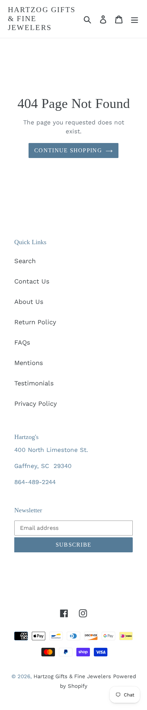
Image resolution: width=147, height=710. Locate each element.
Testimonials (34, 383)
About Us (28, 301)
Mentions (28, 362)
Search (25, 261)
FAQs (22, 342)
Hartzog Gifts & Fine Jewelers (42, 18)
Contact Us (31, 281)
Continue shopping (68, 150)
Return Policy (35, 322)
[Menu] (134, 18)
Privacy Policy (35, 403)
